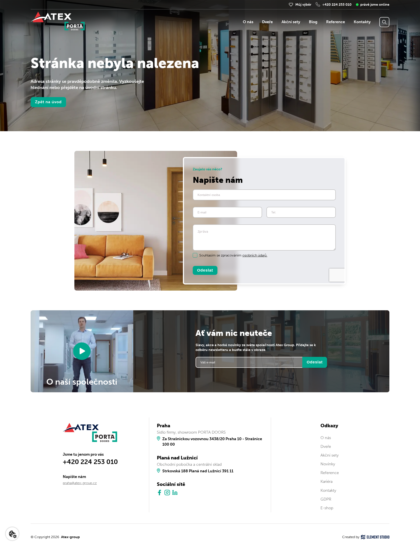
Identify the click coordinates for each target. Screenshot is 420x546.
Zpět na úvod (48, 101)
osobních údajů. (254, 255)
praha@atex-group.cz (80, 483)
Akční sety (291, 21)
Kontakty (362, 21)
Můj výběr (303, 4)
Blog (313, 21)
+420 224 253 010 (337, 4)
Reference (335, 21)
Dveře (267, 21)
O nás (248, 21)
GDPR (325, 499)
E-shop (326, 508)
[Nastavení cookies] (12, 533)
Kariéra (326, 481)
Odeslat (205, 270)
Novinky (327, 464)
